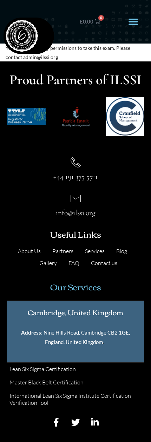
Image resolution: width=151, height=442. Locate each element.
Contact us (104, 262)
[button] (133, 21)
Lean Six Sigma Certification (42, 368)
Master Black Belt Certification (46, 382)
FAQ (73, 262)
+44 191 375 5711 (75, 176)
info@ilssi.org (76, 212)
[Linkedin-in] (95, 422)
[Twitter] (75, 422)
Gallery (48, 262)
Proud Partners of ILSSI (75, 79)
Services (95, 251)
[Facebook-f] (56, 422)
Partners (62, 251)
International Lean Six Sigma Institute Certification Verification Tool (70, 399)
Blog (121, 251)
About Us (29, 251)
